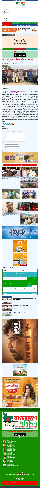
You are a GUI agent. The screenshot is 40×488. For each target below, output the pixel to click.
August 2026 (20, 273)
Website (3, 147)
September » (34, 293)
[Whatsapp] (11, 124)
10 (5, 283)
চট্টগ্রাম (13, 34)
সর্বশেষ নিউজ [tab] (7, 297)
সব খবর (23, 408)
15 (29, 283)
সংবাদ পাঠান (5, 20)
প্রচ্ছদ (4, 3)
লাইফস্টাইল (5, 15)
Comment (4, 141)
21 (24, 285)
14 (24, 283)
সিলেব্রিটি (5, 11)
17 (5, 285)
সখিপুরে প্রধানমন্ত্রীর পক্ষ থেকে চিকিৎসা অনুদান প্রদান (27, 177)
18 (10, 285)
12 (15, 283)
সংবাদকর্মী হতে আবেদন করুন (32, 49)
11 (10, 283)
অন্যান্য (5, 13)
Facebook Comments (12, 130)
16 (34, 283)
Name (3, 143)
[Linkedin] (9, 124)
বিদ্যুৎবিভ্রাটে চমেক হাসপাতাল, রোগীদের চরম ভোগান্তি (27, 188)
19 (15, 285)
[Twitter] (7, 124)
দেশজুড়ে (5, 4)
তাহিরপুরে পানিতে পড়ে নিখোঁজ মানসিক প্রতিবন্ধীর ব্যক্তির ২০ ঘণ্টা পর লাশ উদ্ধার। (24, 302)
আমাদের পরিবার (8, 49)
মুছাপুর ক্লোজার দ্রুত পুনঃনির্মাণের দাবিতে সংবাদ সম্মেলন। (18, 59)
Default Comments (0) (5, 130)
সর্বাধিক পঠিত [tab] (17, 297)
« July (5, 293)
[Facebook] (3, 124)
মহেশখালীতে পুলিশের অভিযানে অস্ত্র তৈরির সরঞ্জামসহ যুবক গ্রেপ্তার (22, 317)
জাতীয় (5, 6)
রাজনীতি (5, 8)
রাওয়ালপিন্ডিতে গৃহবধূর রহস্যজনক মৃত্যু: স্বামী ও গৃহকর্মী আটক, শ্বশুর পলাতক (13, 312)
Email (3, 145)
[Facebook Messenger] (5, 124)
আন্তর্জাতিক (5, 18)
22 (29, 285)
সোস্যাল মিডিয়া (6, 9)
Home (13, 408)
